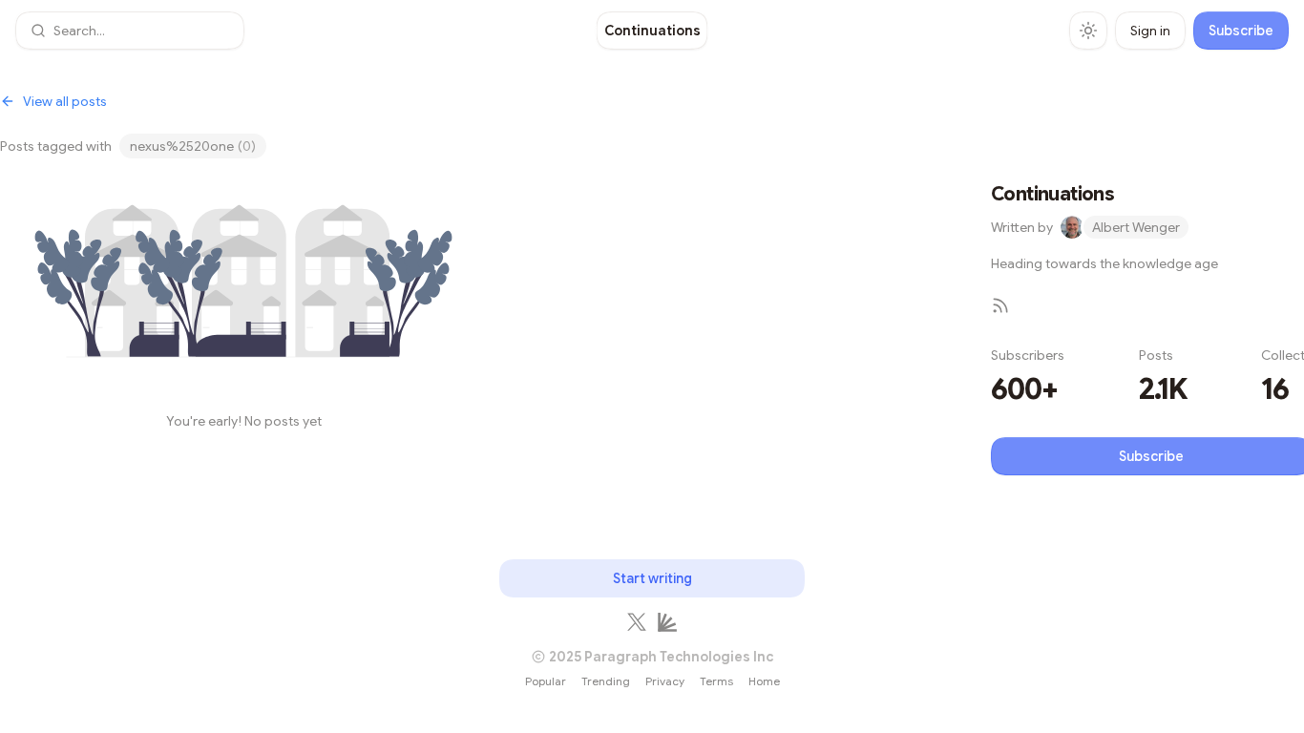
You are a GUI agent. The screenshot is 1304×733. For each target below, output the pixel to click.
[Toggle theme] (1088, 30)
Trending (605, 681)
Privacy (664, 681)
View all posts (65, 101)
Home (764, 681)
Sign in (1150, 30)
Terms (716, 681)
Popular (545, 681)
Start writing (652, 578)
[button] (129, 30)
